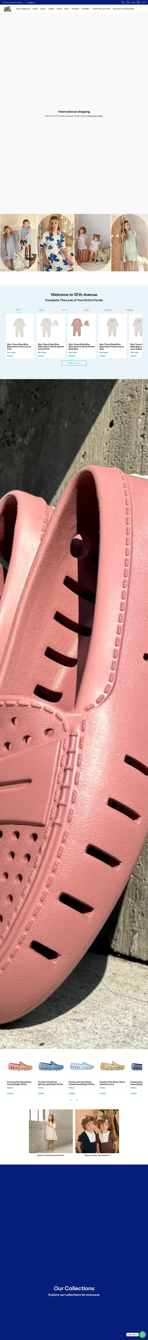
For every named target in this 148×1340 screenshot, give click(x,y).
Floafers (10, 1088)
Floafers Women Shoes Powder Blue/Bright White (81, 1083)
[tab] (18, 310)
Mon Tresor (11, 352)
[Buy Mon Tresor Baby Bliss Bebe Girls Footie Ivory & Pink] (20, 328)
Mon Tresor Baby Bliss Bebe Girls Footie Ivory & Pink (19, 346)
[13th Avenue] (7, 9)
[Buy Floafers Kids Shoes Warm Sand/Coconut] (113, 1066)
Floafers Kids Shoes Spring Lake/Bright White (50, 1083)
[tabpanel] (74, 342)
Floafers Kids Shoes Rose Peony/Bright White (19, 1083)
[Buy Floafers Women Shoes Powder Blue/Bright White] (82, 1066)
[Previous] (71, 369)
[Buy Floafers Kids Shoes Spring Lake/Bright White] (51, 1066)
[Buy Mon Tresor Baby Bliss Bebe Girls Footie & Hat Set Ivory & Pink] (51, 328)
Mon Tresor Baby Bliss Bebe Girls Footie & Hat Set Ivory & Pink (51, 346)
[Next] (77, 369)
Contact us (31, 2)
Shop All (74, 363)
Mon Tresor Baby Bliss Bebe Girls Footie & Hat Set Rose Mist (82, 346)
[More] (74, 113)
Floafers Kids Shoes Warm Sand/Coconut (112, 1083)
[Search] (123, 2)
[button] (130, 2)
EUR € (144, 2)
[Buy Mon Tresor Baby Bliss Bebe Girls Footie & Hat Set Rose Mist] (82, 328)
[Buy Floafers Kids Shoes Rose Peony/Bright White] (20, 1066)
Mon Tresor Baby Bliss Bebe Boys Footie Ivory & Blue (112, 346)
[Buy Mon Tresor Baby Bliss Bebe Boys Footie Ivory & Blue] (113, 328)
